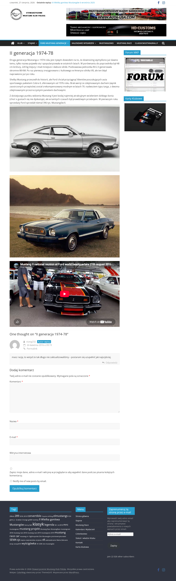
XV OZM (39, 544)
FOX (69, 516)
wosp (11, 544)
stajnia (23, 540)
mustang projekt (30, 529)
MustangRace (55, 529)
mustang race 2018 (20, 533)
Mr (56, 525)
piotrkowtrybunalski (58, 536)
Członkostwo (81, 533)
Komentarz (16, 381)
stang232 (31, 341)
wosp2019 (17, 544)
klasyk (38, 524)
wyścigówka (29, 543)
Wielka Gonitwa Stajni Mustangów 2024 (70, 2)
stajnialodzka (30, 540)
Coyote (44, 516)
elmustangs (60, 516)
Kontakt (79, 542)
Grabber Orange (22, 520)
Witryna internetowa (20, 452)
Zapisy (113, 545)
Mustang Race (124, 43)
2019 (25, 516)
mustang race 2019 (34, 533)
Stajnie (31, 43)
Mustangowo (106, 43)
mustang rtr (24, 536)
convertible (34, 516)
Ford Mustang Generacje (53, 43)
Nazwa (14, 421)
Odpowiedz (111, 362)
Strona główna (82, 516)
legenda (49, 524)
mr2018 (60, 525)
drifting (50, 516)
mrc (65, 524)
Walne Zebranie (62, 540)
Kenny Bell (28, 525)
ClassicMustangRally (146, 43)
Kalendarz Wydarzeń (83, 43)
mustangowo (14, 529)
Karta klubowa (82, 547)
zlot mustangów (48, 544)
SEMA (13, 539)
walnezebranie (51, 540)
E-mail (14, 437)
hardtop (35, 520)
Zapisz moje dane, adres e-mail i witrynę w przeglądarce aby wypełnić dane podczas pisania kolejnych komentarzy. (62, 474)
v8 (43, 539)
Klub (19, 43)
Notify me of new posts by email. (29, 481)
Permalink (32, 348)
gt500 (30, 520)
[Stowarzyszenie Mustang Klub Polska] (13, 43)
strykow (39, 540)
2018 (21, 516)
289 (17, 516)
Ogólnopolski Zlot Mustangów (40, 536)
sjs (18, 539)
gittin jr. (12, 520)
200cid (12, 516)
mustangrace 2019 (47, 533)
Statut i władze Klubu (85, 538)
